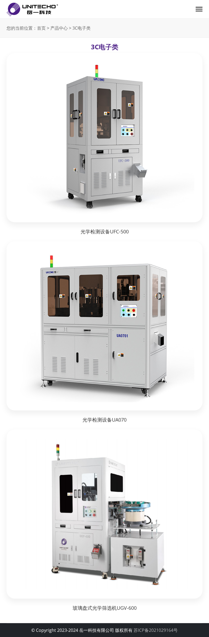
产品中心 (59, 28)
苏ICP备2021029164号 (156, 630)
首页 (41, 28)
